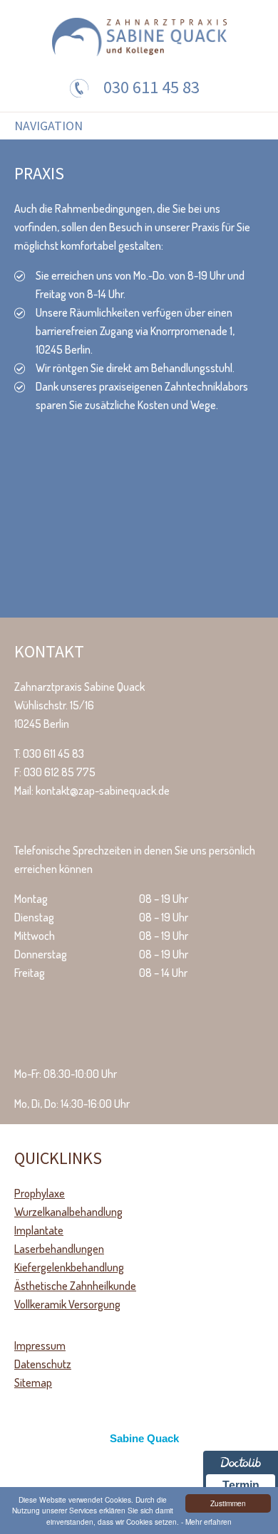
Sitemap (33, 1382)
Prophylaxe (39, 1193)
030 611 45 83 (151, 87)
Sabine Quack (144, 1438)
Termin (240, 1485)
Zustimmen (228, 1503)
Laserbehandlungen (59, 1249)
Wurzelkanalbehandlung (68, 1212)
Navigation (48, 126)
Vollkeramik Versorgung (67, 1304)
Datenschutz (42, 1364)
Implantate (38, 1230)
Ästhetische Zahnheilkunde (75, 1286)
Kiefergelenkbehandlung (69, 1267)
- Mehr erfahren (206, 1521)
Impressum (40, 1345)
